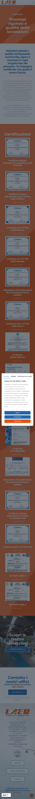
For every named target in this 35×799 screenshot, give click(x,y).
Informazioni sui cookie (25, 376)
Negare (17, 412)
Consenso (6, 376)
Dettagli (13, 376)
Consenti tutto (17, 421)
